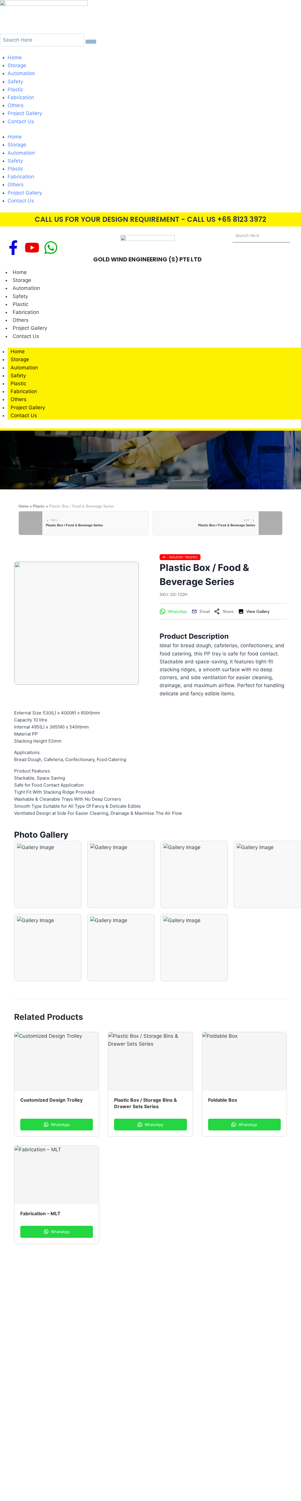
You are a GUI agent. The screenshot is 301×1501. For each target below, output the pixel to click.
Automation (21, 74)
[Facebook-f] (13, 247)
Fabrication (21, 97)
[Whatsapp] (51, 247)
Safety (15, 81)
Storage (17, 65)
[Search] (91, 42)
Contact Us (21, 121)
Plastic (15, 89)
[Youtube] (32, 247)
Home (15, 57)
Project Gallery (25, 113)
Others (16, 105)
